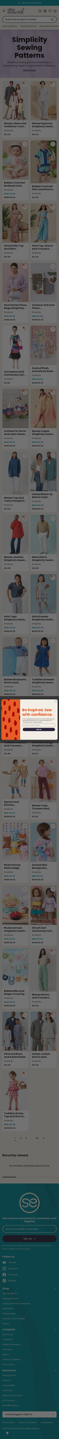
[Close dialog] (55, 701)
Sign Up (38, 729)
